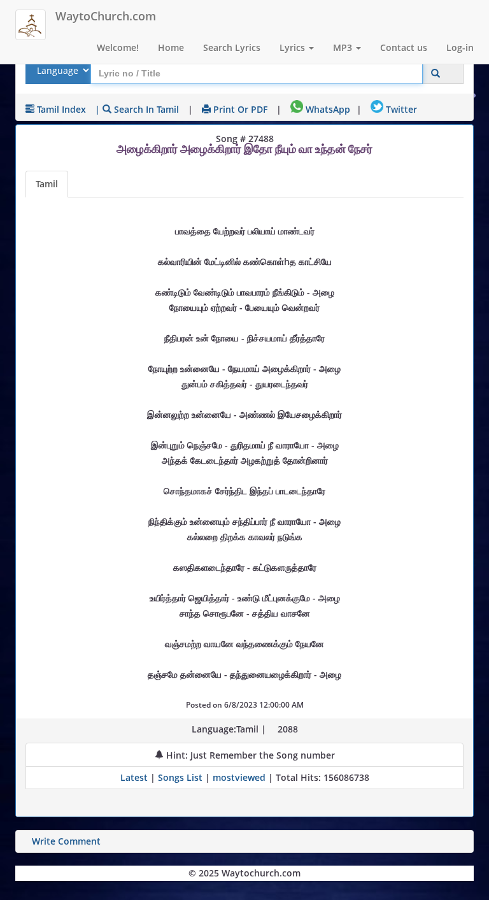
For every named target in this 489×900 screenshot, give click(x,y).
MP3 (344, 47)
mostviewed (239, 777)
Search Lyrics (231, 47)
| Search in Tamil (137, 109)
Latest (135, 777)
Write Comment (66, 841)
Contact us (403, 47)
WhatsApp (326, 109)
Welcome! (118, 47)
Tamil (47, 184)
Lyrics (294, 47)
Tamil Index (60, 109)
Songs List (180, 777)
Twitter (400, 109)
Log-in (460, 47)
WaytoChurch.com (105, 16)
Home (171, 47)
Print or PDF (239, 109)
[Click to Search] (435, 74)
